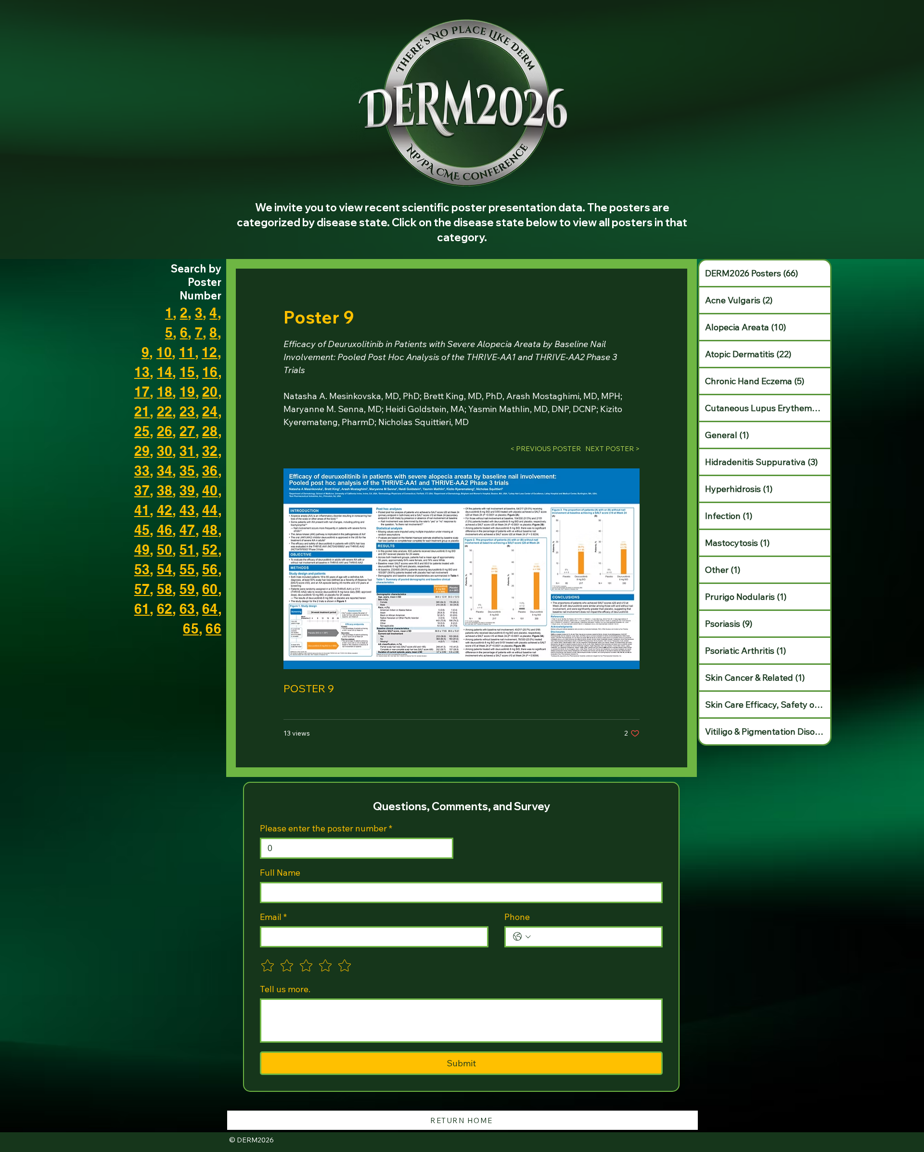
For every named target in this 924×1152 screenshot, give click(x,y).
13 (142, 372)
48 (210, 530)
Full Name (280, 872)
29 (142, 451)
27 (187, 431)
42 (165, 510)
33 (142, 471)
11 (187, 352)
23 (187, 411)
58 (165, 589)
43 (187, 510)
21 (142, 411)
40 (210, 490)
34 (165, 471)
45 (142, 530)
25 (142, 431)
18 (165, 392)
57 (142, 589)
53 (142, 569)
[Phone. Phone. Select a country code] (522, 937)
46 (165, 530)
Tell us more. (285, 989)
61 (142, 609)
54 (165, 569)
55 (187, 569)
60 (210, 589)
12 (210, 352)
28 (210, 431)
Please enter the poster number (326, 828)
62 (165, 609)
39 (187, 490)
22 (165, 411)
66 (213, 628)
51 (187, 549)
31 (187, 451)
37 (142, 490)
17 (142, 392)
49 (142, 549)
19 (187, 392)
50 (165, 549)
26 (165, 431)
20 (210, 392)
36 (210, 471)
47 (187, 530)
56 (210, 569)
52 (210, 549)
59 (187, 589)
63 (187, 609)
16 (210, 372)
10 (164, 352)
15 (187, 372)
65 (191, 628)
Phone (517, 917)
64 (210, 609)
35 (187, 471)
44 (210, 510)
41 (142, 510)
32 (210, 451)
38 (165, 490)
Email (273, 917)
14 (165, 372)
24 (210, 411)
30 (165, 451)
